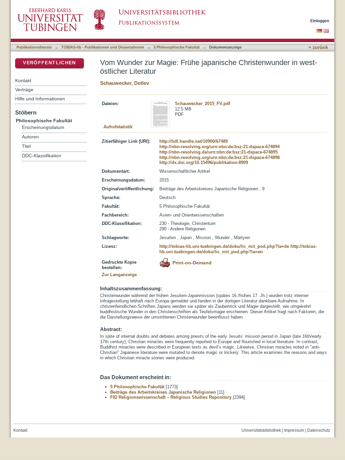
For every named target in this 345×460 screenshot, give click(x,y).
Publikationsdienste (34, 47)
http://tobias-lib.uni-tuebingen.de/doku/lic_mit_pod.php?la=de (224, 246)
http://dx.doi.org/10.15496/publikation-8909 (203, 162)
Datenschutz (318, 430)
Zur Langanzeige (119, 274)
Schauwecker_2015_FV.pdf (202, 103)
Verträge (24, 89)
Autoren (30, 136)
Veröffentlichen (49, 62)
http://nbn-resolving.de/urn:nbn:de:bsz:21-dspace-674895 (218, 152)
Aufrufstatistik (117, 126)
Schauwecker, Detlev (124, 83)
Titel (26, 146)
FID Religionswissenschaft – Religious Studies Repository (170, 397)
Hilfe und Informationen (40, 98)
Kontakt (23, 80)
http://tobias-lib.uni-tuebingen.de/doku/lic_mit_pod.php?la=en (238, 249)
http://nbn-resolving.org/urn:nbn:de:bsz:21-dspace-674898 (219, 157)
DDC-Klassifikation (41, 155)
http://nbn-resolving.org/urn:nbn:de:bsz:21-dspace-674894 (219, 146)
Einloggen (319, 21)
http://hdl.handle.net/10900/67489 (193, 141)
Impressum (294, 430)
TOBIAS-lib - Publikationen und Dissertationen (102, 47)
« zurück (318, 47)
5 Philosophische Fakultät (177, 47)
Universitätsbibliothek (261, 430)
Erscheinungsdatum (43, 127)
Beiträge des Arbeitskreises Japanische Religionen (163, 392)
